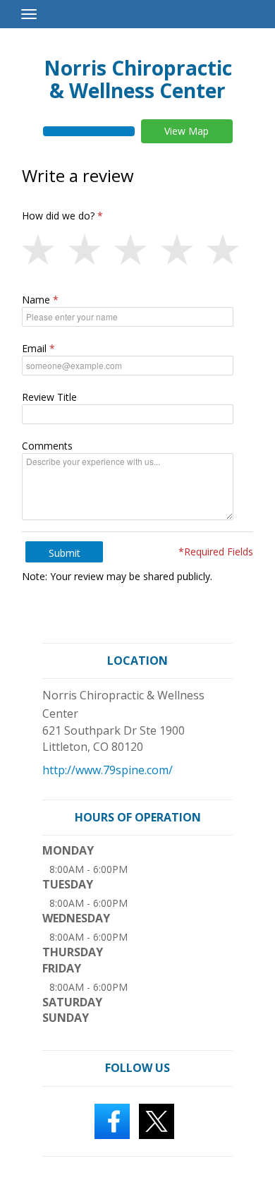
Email (34, 348)
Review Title (49, 397)
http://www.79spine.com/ (107, 770)
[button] (45, 250)
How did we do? (58, 215)
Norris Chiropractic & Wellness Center (138, 79)
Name (36, 299)
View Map (186, 131)
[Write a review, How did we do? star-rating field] (137, 250)
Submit (64, 553)
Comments (47, 445)
